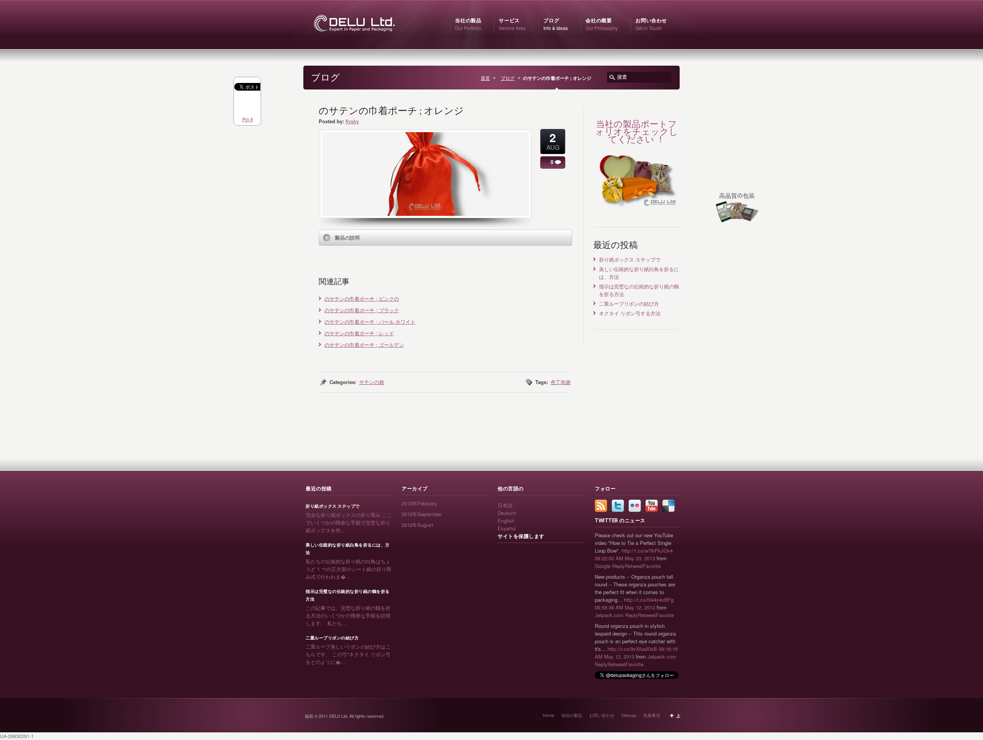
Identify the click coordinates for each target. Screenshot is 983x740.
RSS (601, 506)
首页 (485, 78)
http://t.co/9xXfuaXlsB (632, 648)
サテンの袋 (371, 382)
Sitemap (628, 715)
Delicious (668, 506)
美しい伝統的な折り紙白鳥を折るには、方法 (348, 548)
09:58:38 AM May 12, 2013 (625, 607)
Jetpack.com (609, 615)
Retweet (634, 565)
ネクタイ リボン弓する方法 (629, 313)
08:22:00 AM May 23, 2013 (625, 558)
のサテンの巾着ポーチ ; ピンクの (361, 298)
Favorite (652, 565)
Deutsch (507, 513)
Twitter (618, 506)
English (506, 520)
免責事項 (651, 715)
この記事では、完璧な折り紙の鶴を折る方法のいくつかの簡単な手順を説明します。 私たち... (348, 615)
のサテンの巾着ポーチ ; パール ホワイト (369, 321)
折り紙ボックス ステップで (629, 259)
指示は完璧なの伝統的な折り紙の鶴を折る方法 (348, 595)
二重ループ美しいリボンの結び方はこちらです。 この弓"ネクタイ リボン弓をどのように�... (348, 654)
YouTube (651, 506)
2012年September (422, 514)
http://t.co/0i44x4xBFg (649, 599)
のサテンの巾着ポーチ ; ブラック (361, 310)
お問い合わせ (601, 715)
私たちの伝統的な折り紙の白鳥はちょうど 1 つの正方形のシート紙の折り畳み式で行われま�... (348, 569)
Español (507, 528)
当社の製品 (571, 715)
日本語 (505, 505)
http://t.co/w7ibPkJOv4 (647, 550)
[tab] (445, 238)
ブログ (508, 78)
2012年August (417, 524)
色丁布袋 (561, 382)
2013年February (419, 503)
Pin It (247, 119)
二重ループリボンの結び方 (629, 303)
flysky (352, 121)
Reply (618, 565)
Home (548, 715)
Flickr (635, 506)
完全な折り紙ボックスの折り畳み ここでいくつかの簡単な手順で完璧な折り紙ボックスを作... (349, 522)
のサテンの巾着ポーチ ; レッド (359, 333)
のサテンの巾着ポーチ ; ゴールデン (364, 344)
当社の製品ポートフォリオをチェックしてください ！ (636, 131)
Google (603, 565)
